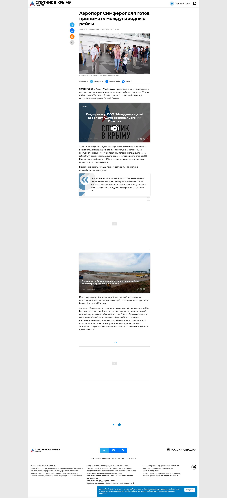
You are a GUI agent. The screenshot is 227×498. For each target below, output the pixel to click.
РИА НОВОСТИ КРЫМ (100, 458)
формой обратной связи (167, 476)
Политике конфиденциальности (157, 489)
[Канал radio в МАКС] (122, 450)
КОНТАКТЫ (131, 458)
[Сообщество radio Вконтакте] (113, 450)
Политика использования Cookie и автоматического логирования (110, 477)
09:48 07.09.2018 (85, 29)
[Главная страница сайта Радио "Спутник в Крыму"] (50, 3)
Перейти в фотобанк (113, 75)
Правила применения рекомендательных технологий (110, 483)
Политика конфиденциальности (101, 480)
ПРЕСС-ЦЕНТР (118, 458)
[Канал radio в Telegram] (104, 450)
